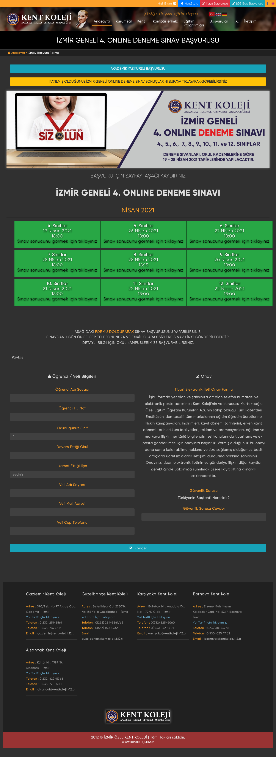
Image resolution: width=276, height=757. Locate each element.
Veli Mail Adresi (72, 503)
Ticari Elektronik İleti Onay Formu (204, 389)
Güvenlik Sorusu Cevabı (204, 508)
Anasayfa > (19, 52)
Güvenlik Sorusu (204, 490)
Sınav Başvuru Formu (43, 52)
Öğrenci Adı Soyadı (72, 389)
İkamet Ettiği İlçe (72, 466)
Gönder (140, 548)
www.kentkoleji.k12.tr (138, 741)
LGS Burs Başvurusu (249, 3)
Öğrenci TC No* (72, 408)
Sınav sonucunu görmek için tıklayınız (57, 241)
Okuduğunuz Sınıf (72, 428)
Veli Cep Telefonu (72, 522)
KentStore (191, 3)
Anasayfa (103, 21)
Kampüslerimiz (165, 21)
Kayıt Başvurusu (216, 3)
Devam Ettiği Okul (72, 447)
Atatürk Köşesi (82, 19)
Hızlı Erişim (165, 3)
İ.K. (236, 21)
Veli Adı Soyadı (72, 485)
